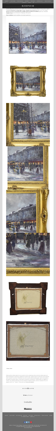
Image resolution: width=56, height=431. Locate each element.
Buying (25, 415)
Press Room (45, 415)
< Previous (7, 368)
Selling (31, 415)
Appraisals (37, 415)
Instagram (29, 422)
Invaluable (28, 402)
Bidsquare (28, 388)
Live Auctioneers (28, 395)
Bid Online (19, 415)
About (6, 415)
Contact (32, 416)
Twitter (27, 422)
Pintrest (31, 422)
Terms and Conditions (30, 382)
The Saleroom (28, 409)
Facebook (24, 422)
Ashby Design (29, 427)
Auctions (12, 415)
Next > (11, 368)
